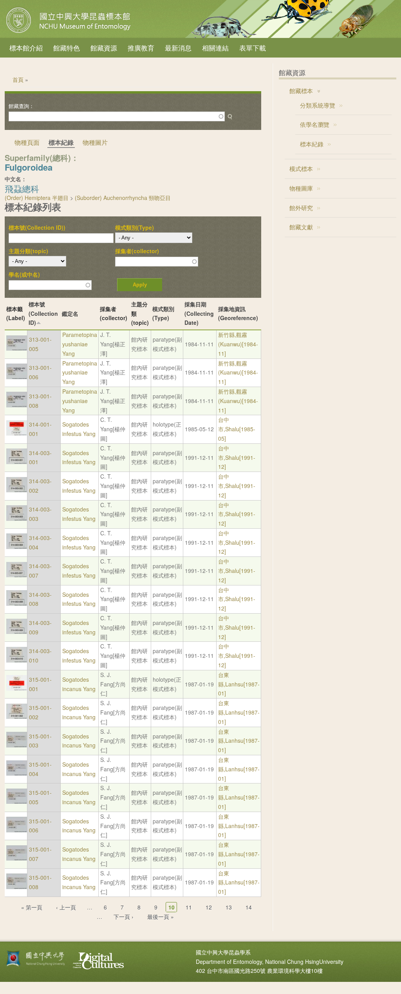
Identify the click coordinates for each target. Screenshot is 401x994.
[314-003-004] (16, 547)
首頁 (18, 79)
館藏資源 (103, 47)
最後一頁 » (160, 916)
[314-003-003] (16, 518)
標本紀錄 (311, 144)
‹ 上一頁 (66, 907)
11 (189, 907)
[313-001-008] (16, 405)
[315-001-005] (16, 801)
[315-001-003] (16, 745)
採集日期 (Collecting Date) (199, 313)
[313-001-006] (16, 377)
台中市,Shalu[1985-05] (236, 429)
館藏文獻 (301, 227)
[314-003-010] (16, 660)
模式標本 (301, 168)
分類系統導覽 (317, 105)
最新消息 (178, 47)
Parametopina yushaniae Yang (79, 344)
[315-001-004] (16, 773)
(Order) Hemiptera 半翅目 (37, 198)
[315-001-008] (16, 887)
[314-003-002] (16, 490)
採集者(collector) (137, 251)
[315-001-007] (16, 858)
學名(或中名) (24, 274)
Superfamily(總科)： (42, 157)
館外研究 (301, 207)
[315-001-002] (16, 716)
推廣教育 (141, 47)
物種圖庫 (301, 188)
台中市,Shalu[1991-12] (236, 457)
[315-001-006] (16, 830)
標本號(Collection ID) (43, 313)
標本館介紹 (26, 47)
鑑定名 (70, 313)
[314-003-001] (16, 462)
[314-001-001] (16, 433)
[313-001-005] (16, 348)
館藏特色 (66, 47)
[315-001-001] (16, 688)
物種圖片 (95, 142)
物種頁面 (27, 142)
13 (229, 907)
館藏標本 (301, 90)
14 (249, 907)
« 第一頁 (31, 907)
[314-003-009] (16, 632)
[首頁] (69, 33)
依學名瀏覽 (314, 124)
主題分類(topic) (28, 251)
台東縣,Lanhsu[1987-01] (239, 684)
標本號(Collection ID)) (37, 227)
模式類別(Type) (134, 227)
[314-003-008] (16, 603)
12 (209, 907)
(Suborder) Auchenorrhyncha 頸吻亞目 (123, 198)
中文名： (16, 179)
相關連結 (215, 47)
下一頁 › (124, 916)
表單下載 (252, 47)
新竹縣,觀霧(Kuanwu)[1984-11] (238, 344)
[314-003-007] (16, 575)
